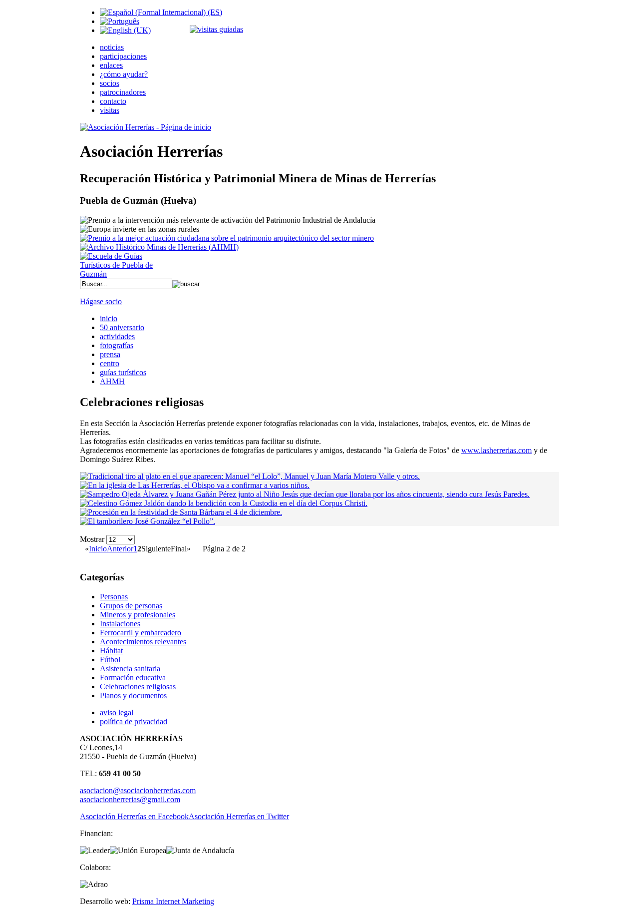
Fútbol (110, 659)
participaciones (123, 56)
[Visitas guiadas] (216, 29)
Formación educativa (133, 677)
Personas (114, 596)
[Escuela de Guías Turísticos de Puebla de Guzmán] (120, 274)
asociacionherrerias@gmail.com (130, 799)
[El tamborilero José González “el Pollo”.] (147, 521)
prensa (110, 354)
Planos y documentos (133, 695)
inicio (108, 318)
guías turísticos (123, 372)
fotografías (116, 345)
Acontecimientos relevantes (143, 641)
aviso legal (116, 712)
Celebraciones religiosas (138, 686)
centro (109, 363)
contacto (113, 101)
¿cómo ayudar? (124, 74)
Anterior (120, 548)
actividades (117, 336)
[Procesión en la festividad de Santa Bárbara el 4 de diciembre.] (181, 512)
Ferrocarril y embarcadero (140, 632)
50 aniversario (122, 327)
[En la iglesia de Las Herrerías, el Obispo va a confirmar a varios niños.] (195, 485)
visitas (109, 110)
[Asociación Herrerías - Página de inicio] (145, 127)
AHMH (112, 381)
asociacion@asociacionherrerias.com (138, 790)
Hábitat (111, 650)
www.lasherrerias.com (496, 450)
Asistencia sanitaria (130, 668)
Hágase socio (101, 301)
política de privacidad (133, 721)
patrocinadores (123, 92)
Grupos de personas (131, 605)
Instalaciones (120, 623)
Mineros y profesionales (137, 614)
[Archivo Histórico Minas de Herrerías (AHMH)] (159, 247)
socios (109, 83)
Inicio (98, 548)
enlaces (111, 65)
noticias (112, 47)
